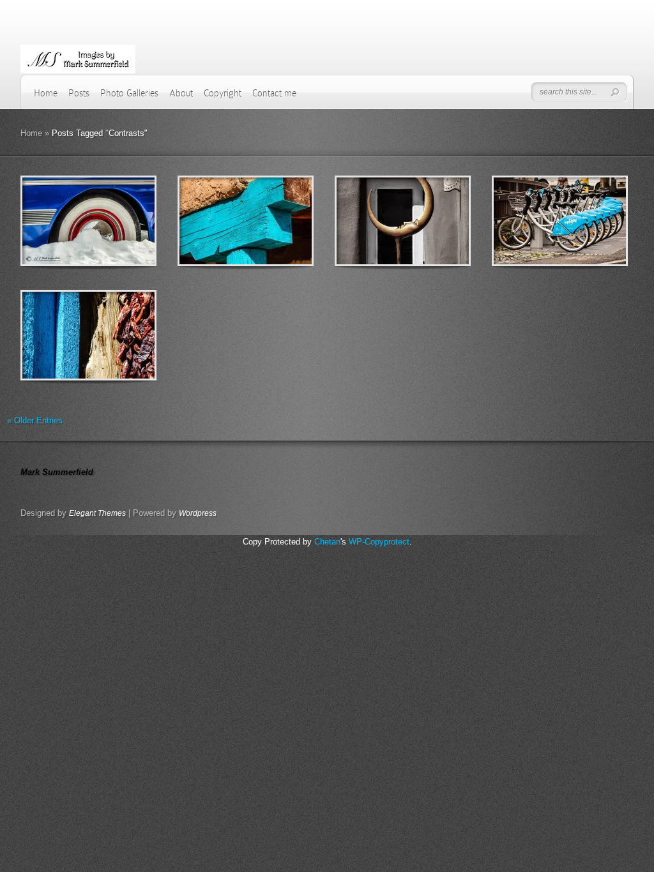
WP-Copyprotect (379, 541)
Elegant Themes (97, 513)
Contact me (274, 93)
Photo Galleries (129, 93)
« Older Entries (35, 420)
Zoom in (59, 221)
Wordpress (198, 513)
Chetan (327, 541)
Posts (78, 93)
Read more (121, 221)
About (181, 93)
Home (45, 93)
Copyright (222, 93)
